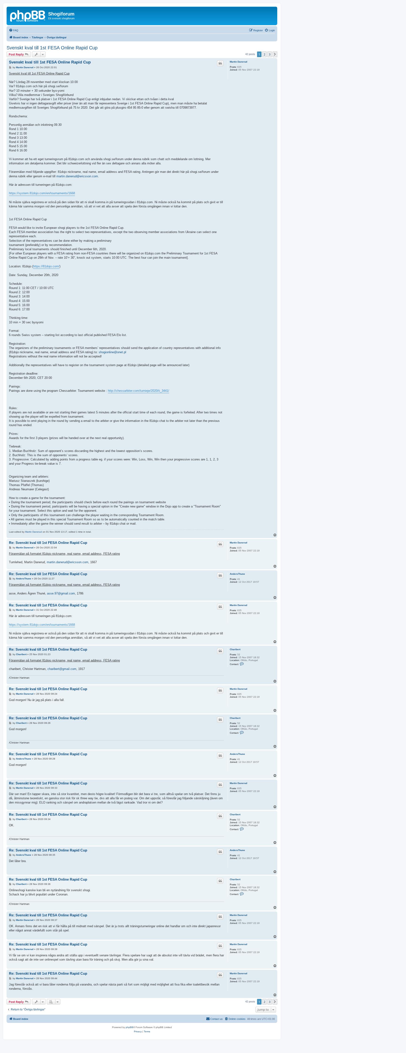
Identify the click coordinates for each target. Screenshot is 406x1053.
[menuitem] (13, 30)
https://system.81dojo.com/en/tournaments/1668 (42, 193)
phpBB (129, 1027)
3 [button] (269, 54)
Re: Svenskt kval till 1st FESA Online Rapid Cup (48, 543)
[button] (275, 54)
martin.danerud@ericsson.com (77, 176)
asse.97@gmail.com (61, 593)
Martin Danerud (238, 61)
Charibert (235, 649)
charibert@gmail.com (61, 669)
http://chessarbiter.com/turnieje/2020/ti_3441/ (138, 390)
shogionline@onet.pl (112, 352)
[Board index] (28, 15)
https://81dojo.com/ (46, 266)
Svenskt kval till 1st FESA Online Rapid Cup (52, 47)
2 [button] (264, 54)
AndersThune (237, 574)
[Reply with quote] (220, 63)
